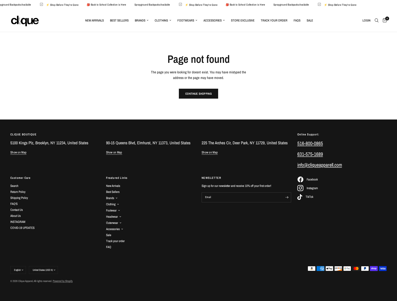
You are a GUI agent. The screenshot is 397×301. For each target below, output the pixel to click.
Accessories (212, 20)
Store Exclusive (243, 20)
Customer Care (20, 177)
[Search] (377, 20)
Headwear (112, 216)
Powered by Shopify (63, 281)
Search (14, 186)
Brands (140, 20)
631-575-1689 (310, 154)
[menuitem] (94, 20)
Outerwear (112, 223)
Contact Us (16, 210)
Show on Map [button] (18, 152)
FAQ (108, 247)
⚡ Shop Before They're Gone (64, 4)
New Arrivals (94, 20)
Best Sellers (119, 20)
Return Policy (17, 192)
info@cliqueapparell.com (319, 164)
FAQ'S (14, 204)
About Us (15, 216)
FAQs (297, 20)
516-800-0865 (310, 143)
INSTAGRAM (17, 222)
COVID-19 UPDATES (22, 228)
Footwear (111, 210)
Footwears (185, 20)
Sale (310, 20)
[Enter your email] (287, 197)
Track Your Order (274, 20)
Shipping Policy (19, 198)
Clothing (161, 20)
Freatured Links (117, 177)
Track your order (115, 241)
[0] (384, 20)
